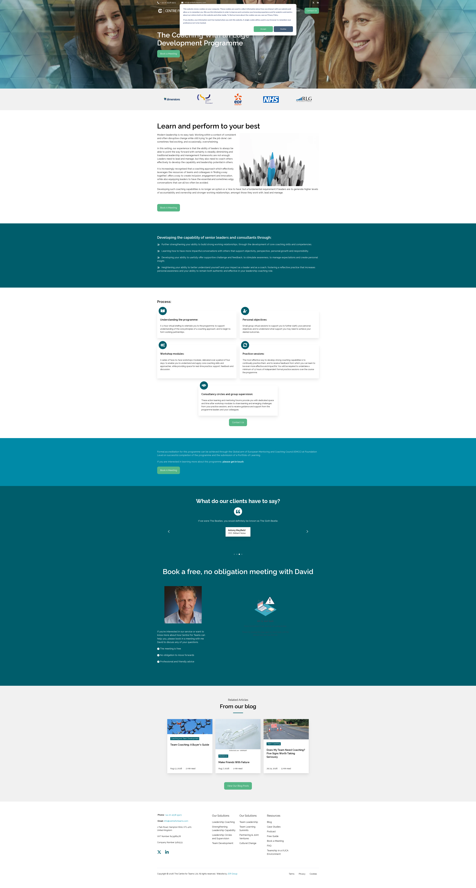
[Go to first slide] (307, 531)
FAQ (269, 845)
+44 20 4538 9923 (173, 815)
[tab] (234, 554)
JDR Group (232, 874)
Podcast (271, 831)
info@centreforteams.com (176, 821)
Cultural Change (247, 843)
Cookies (313, 874)
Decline (283, 29)
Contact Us (312, 10)
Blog (269, 822)
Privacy (302, 874)
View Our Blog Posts (238, 786)
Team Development (222, 843)
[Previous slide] (168, 531)
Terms (291, 874)
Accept (263, 29)
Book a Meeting (168, 53)
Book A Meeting (168, 207)
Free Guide (273, 836)
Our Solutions (220, 815)
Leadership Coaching (223, 822)
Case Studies (274, 826)
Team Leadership (248, 822)
